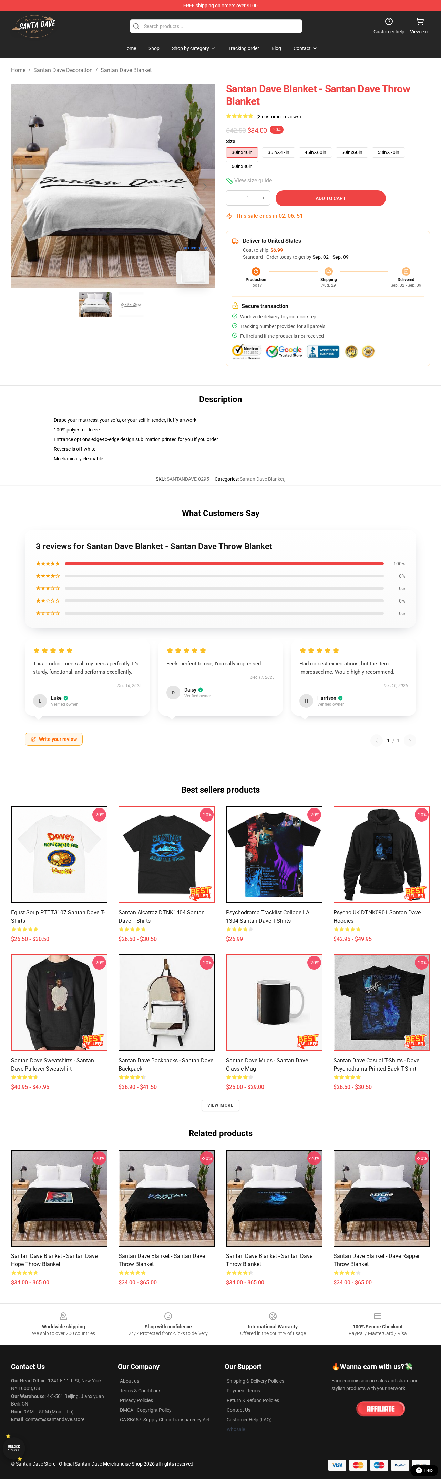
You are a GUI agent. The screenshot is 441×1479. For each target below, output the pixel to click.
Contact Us (238, 1410)
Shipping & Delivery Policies (255, 1381)
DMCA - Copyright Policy (146, 1410)
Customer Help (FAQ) (249, 1419)
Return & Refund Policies (253, 1400)
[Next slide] (204, 186)
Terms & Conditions (140, 1390)
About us (129, 1381)
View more (220, 1105)
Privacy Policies (136, 1400)
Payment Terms (243, 1390)
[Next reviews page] (410, 740)
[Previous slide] (21, 186)
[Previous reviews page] (376, 740)
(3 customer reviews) (278, 116)
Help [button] (428, 1470)
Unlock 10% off (14, 1448)
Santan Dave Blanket (126, 70)
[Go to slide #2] (130, 304)
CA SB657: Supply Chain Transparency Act (165, 1419)
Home (18, 70)
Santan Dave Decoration (63, 70)
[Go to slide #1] (95, 304)
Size (230, 141)
